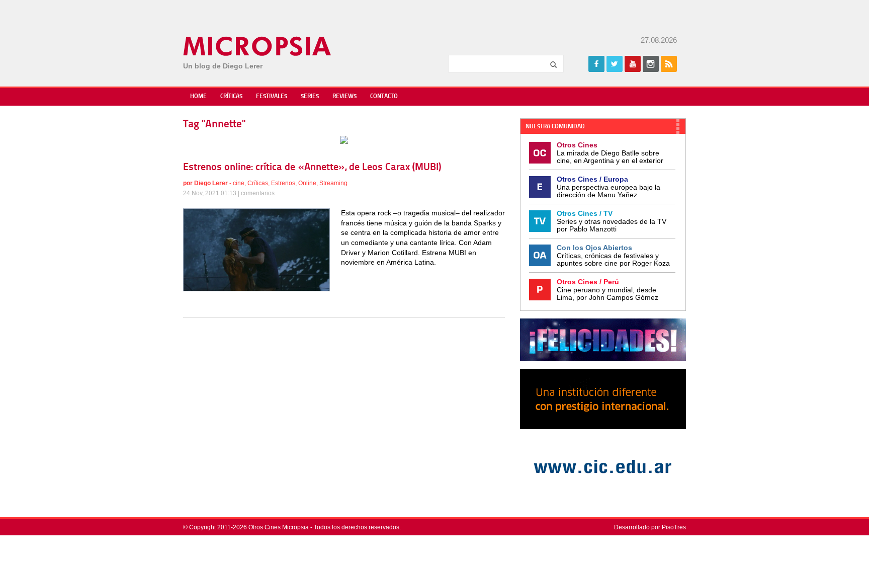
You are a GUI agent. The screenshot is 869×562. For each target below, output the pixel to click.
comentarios (258, 193)
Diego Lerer (211, 183)
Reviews (344, 97)
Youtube (633, 64)
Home (198, 97)
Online (307, 183)
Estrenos (283, 183)
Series (310, 97)
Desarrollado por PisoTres (650, 527)
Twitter (614, 64)
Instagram (651, 64)
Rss (669, 64)
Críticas (231, 97)
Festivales (271, 97)
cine (238, 183)
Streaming (333, 183)
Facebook (596, 64)
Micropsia (257, 46)
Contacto (384, 97)
